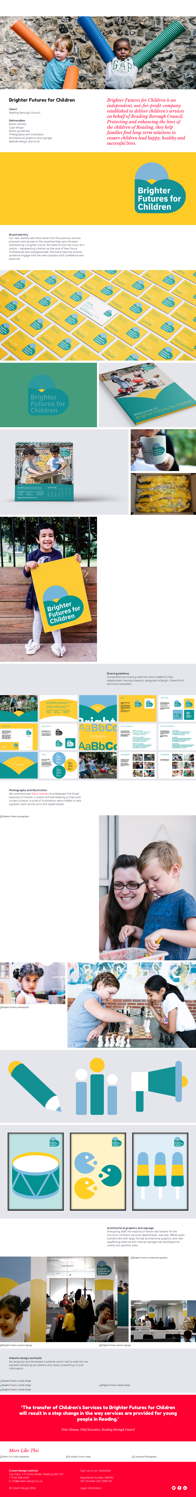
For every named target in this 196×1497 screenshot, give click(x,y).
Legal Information (91, 1488)
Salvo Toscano (40, 793)
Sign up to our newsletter (95, 1470)
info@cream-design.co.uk (26, 1481)
